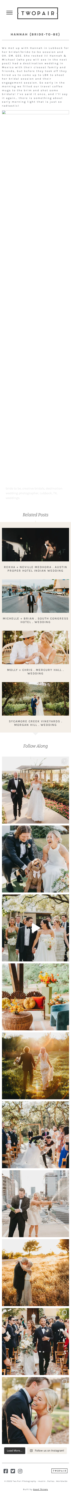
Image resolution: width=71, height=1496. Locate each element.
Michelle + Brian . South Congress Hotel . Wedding (35, 620)
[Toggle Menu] (9, 12)
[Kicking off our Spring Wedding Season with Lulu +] (35, 790)
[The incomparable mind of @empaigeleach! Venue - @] (35, 996)
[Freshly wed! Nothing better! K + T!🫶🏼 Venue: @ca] (35, 1410)
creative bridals (33, 488)
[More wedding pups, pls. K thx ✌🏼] (35, 859)
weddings (13, 498)
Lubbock (46, 493)
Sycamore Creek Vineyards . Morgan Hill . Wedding (35, 723)
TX (55, 493)
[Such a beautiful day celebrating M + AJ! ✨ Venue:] (35, 1341)
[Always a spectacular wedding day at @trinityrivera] (35, 1065)
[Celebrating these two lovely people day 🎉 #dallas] (35, 1272)
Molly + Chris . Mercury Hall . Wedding (35, 671)
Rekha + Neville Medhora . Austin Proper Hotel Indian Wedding (35, 568)
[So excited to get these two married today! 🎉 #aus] (35, 1203)
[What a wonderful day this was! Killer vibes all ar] (35, 927)
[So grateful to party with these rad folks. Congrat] (35, 1134)
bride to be (13, 488)
